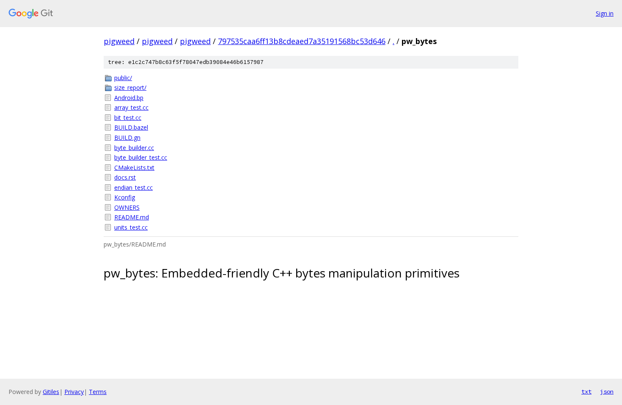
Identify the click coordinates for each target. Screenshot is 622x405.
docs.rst (125, 177)
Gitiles (51, 392)
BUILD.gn (127, 137)
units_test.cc (131, 227)
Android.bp (128, 98)
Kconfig (124, 197)
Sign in (605, 13)
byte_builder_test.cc (140, 157)
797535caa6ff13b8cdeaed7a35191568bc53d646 (301, 41)
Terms (98, 392)
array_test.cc (131, 107)
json (607, 391)
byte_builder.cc (134, 148)
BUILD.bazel (131, 127)
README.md (131, 217)
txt (586, 391)
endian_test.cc (133, 187)
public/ (123, 78)
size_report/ (130, 87)
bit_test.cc (127, 118)
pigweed (119, 41)
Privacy (74, 392)
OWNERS (127, 207)
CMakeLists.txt (134, 168)
